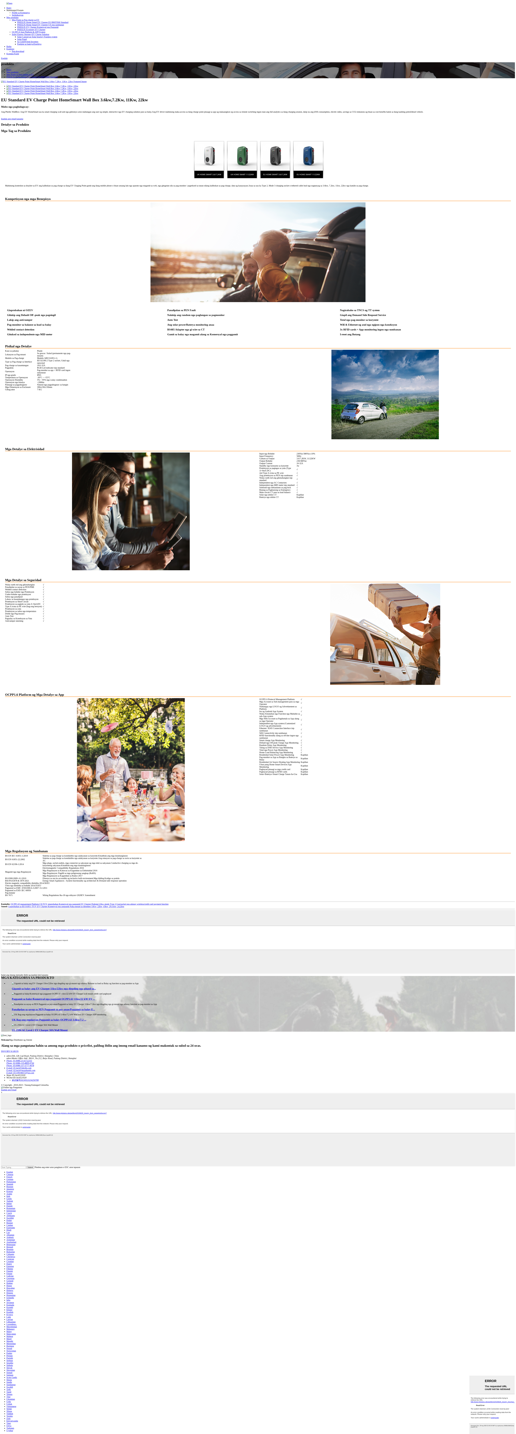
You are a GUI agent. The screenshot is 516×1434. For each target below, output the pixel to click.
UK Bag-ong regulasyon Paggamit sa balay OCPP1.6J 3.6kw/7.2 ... (49, 1019)
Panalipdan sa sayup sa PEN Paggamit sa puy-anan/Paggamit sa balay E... (53, 1009)
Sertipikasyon (17, 15)
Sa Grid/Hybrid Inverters (27, 42)
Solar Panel (22, 39)
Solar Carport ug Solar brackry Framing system (37, 37)
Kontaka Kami (12, 54)
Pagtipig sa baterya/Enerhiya (29, 44)
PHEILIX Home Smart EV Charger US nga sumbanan (40, 25)
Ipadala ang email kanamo (12, 119)
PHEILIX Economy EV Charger (31, 29)
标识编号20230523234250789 (25, 1080)
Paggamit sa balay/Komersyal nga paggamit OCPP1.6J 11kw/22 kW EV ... (53, 999)
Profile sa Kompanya (21, 13)
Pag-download (18, 51)
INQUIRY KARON (10, 1051)
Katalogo (10, 49)
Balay (8, 8)
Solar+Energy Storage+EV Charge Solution (30, 34)
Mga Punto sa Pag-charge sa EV (25, 20)
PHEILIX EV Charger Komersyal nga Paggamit (37, 27)
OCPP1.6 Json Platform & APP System (28, 32)
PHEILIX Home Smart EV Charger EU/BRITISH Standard (42, 22)
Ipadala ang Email (8, 1090)
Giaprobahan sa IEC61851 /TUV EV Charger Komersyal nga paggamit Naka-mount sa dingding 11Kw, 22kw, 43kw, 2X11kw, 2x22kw (66, 906)
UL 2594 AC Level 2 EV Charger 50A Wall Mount (40, 1030)
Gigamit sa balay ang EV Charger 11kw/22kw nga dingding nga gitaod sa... (54, 988)
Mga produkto (12, 17)
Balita (8, 46)
